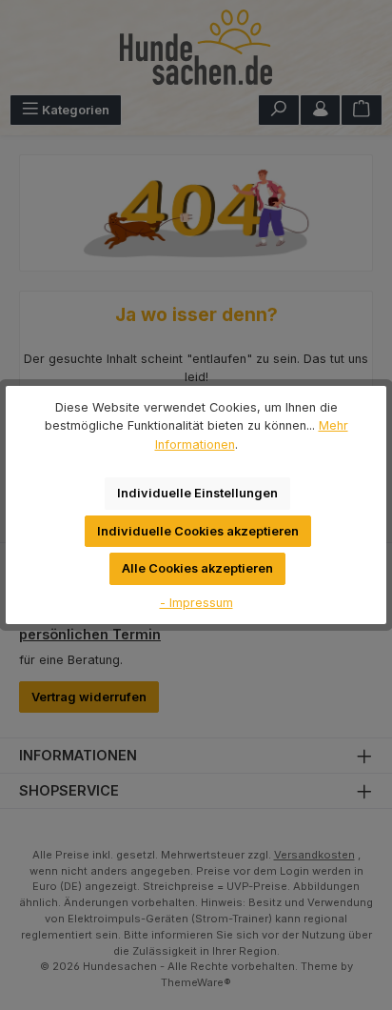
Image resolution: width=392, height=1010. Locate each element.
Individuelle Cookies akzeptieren (198, 531)
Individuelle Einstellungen (197, 493)
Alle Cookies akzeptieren (197, 568)
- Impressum (196, 603)
